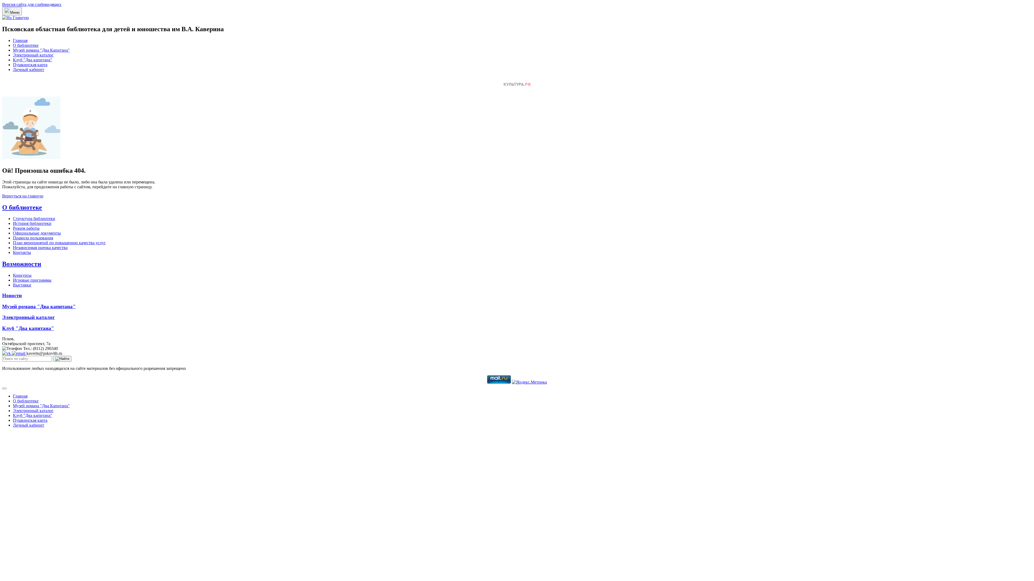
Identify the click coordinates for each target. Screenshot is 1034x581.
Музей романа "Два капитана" (39, 306)
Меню (15, 12)
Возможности (21, 263)
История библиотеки (32, 223)
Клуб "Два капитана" (32, 60)
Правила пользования (33, 238)
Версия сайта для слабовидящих (31, 4)
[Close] (4, 388)
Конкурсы (22, 275)
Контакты (22, 252)
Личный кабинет (28, 69)
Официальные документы (37, 233)
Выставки (22, 285)
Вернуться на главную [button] (22, 196)
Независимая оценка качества (40, 247)
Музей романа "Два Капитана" (41, 50)
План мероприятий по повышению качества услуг (59, 242)
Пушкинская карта (30, 64)
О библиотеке (26, 45)
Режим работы (26, 228)
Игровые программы (32, 280)
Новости (12, 295)
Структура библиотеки (34, 218)
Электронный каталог (33, 55)
